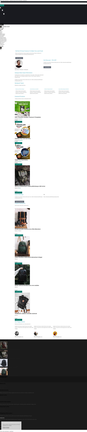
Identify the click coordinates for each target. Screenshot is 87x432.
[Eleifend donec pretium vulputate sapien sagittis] (4, 370)
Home (1, 35)
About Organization (3, 394)
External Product (3, 45)
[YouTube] (5, 385)
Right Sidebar (2, 38)
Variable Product (3, 42)
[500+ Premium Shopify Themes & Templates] (22, 116)
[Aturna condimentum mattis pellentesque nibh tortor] (22, 183)
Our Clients (2, 395)
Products (1, 40)
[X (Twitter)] (2, 25)
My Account (2, 46)
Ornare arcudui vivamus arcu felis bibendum (28, 237)
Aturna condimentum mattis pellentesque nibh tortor (30, 194)
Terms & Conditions (3, 419)
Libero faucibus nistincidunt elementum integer (28, 265)
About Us (2, 47)
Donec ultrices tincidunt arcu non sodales (27, 293)
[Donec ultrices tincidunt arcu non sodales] (22, 282)
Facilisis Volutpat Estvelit (48, 97)
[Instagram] (3, 25)
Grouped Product (3, 43)
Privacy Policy (2, 417)
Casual (16, 199)
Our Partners (2, 396)
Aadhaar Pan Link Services (22, 146)
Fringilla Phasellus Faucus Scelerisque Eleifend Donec (10, 357)
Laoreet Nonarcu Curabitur (34, 97)
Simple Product (3, 41)
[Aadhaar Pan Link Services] (22, 138)
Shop (1, 37)
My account (2, 389)
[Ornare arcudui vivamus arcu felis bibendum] (22, 226)
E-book (16, 128)
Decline (7, 427)
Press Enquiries (3, 407)
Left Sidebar (2, 39)
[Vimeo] (6, 385)
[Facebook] (0, 25)
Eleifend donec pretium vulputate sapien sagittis (9, 375)
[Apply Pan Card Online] (22, 159)
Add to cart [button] (18, 129)
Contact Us (2, 48)
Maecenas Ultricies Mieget (20, 97)
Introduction (2, 405)
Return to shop (4, 33)
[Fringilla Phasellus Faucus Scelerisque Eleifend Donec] (4, 353)
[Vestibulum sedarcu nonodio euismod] (22, 310)
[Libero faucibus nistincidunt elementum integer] (22, 254)
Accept (4, 427)
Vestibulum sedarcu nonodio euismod (26, 321)
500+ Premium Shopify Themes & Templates (28, 125)
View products (18, 243)
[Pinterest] (4, 385)
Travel (16, 326)
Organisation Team (3, 406)
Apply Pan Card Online (21, 168)
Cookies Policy (3, 418)
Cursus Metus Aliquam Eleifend (64, 97)
